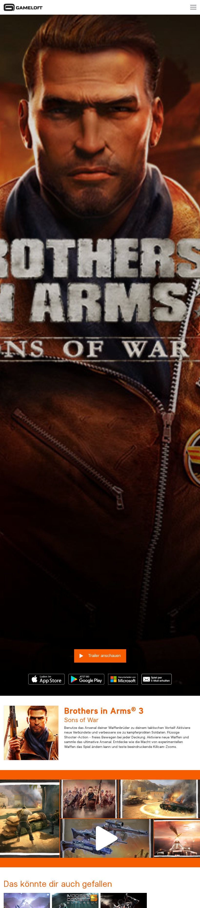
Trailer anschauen (104, 655)
